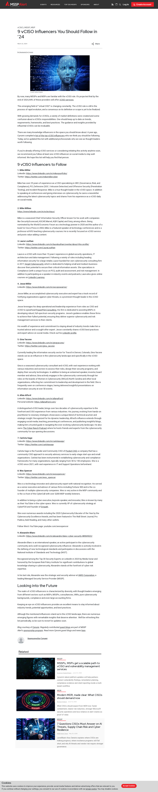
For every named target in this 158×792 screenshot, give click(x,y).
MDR (59, 690)
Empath (44, 507)
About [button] (96, 5)
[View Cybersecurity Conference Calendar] (116, 4)
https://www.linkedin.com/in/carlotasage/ (45, 441)
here (83, 630)
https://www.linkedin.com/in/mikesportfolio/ (46, 173)
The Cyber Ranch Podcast (35, 428)
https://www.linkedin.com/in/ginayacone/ (45, 343)
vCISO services (66, 100)
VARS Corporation (86, 575)
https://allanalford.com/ (45, 402)
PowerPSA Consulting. (46, 310)
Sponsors (85, 5)
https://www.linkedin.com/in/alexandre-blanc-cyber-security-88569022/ (59, 536)
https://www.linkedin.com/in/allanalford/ (44, 398)
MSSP (27, 27)
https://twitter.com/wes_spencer (40, 477)
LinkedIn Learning (36, 277)
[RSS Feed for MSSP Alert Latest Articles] (112, 4)
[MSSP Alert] (16, 4)
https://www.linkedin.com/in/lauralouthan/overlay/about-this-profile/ (57, 244)
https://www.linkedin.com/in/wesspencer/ (45, 474)
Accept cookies (129, 786)
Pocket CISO (71, 451)
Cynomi (36, 627)
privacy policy (91, 789)
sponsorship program (33, 630)
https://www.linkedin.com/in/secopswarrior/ (46, 287)
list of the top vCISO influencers (50, 135)
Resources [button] (55, 5)
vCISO (20, 27)
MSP (33, 27)
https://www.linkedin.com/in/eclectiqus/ (36, 211)
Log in (126, 4)
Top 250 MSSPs (70, 5)
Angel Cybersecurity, (34, 264)
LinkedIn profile (69, 333)
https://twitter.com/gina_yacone (40, 346)
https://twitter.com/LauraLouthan (40, 247)
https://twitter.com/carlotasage (39, 444)
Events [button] (43, 5)
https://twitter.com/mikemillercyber (41, 177)
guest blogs (65, 627)
